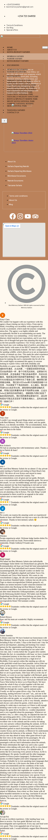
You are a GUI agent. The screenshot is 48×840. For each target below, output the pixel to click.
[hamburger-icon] (45, 47)
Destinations (14, 76)
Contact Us (13, 112)
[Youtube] (28, 216)
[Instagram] (20, 216)
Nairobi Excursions (16, 72)
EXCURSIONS (13, 65)
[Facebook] (12, 216)
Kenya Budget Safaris (18, 52)
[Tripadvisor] (35, 216)
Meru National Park (17, 106)
